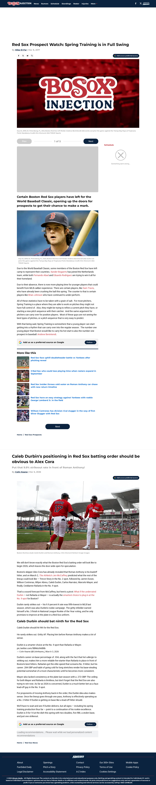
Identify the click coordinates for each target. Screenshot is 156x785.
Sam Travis (88, 288)
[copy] (32, 55)
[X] (141, 3)
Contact (80, 762)
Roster (76, 4)
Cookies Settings (108, 771)
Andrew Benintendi (46, 334)
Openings (47, 762)
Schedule (55, 4)
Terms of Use (106, 767)
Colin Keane (21, 472)
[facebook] (135, 3)
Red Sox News (31, 743)
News (36, 4)
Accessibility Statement (54, 771)
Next (91, 141)
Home (19, 435)
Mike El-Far (21, 50)
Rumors (44, 4)
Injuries (85, 4)
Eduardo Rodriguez (62, 275)
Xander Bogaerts (59, 271)
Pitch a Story (49, 767)
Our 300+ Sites (107, 762)
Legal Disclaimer (25, 771)
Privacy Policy (83, 767)
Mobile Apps (132, 762)
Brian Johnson (35, 295)
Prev (24, 141)
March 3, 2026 (52, 651)
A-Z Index (81, 771)
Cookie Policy (132, 767)
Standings (66, 4)
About (20, 762)
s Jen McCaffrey (53, 575)
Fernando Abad (41, 275)
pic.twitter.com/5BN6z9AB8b (31, 648)
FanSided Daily (24, 767)
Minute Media (17, 778)
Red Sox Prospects (33, 435)
